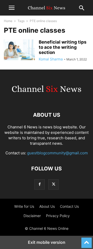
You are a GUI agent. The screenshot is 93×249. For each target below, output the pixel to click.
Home (8, 21)
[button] (11, 8)
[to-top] (86, 240)
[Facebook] (39, 184)
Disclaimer (32, 215)
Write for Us (24, 206)
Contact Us (69, 206)
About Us (47, 206)
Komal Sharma (51, 59)
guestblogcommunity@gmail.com (57, 152)
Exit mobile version (46, 242)
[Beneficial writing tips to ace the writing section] (19, 49)
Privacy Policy (58, 215)
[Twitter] (53, 184)
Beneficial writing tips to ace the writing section (63, 47)
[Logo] (46, 99)
